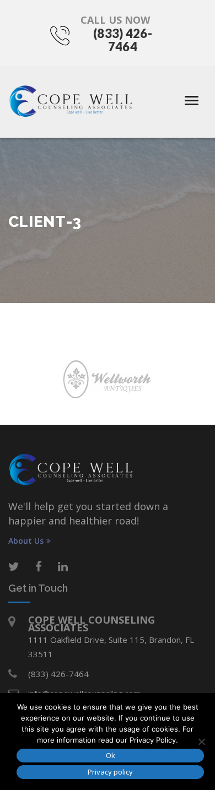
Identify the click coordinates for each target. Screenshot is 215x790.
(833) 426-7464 (122, 40)
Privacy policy (110, 772)
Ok (110, 755)
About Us (26, 541)
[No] (201, 741)
